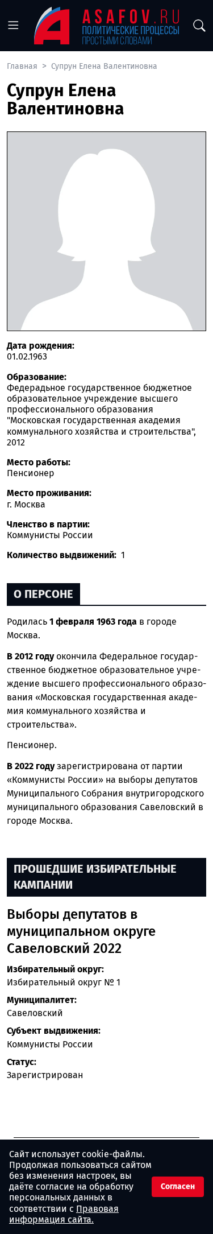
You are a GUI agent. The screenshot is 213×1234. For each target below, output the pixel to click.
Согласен (178, 1186)
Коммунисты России (50, 1044)
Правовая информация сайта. (64, 1214)
